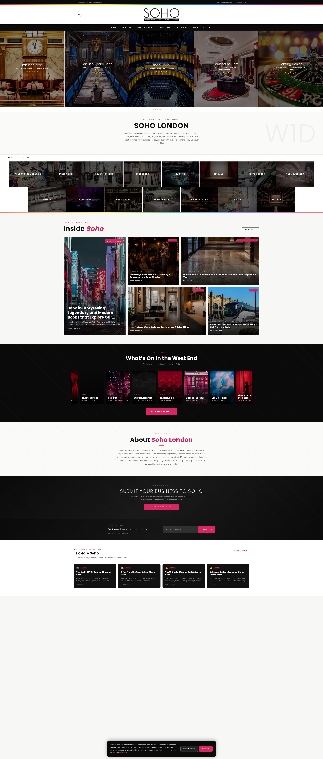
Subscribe (206, 529)
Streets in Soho (145, 27)
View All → (312, 158)
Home (113, 27)
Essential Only (189, 749)
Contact (207, 27)
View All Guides (241, 550)
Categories (181, 27)
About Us (126, 27)
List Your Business (224, 2)
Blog (195, 27)
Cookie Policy (121, 753)
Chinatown (164, 27)
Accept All (206, 749)
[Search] (79, 14)
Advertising (241, 2)
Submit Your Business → (161, 507)
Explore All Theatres (161, 411)
